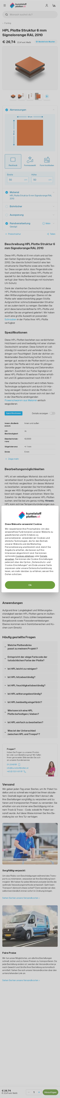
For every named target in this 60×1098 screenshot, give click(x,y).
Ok (30, 584)
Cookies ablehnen (24, 556)
